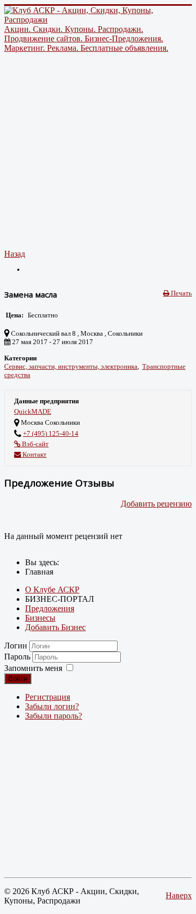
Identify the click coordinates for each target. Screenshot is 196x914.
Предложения (49, 608)
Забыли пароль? (53, 715)
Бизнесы (40, 617)
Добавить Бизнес (55, 627)
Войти (17, 678)
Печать (180, 293)
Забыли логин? (52, 706)
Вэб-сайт (34, 444)
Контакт (34, 454)
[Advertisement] (98, 151)
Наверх (179, 895)
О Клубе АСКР (52, 589)
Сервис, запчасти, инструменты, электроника (70, 366)
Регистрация (47, 696)
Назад (14, 253)
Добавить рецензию (156, 503)
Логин (15, 645)
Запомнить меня (33, 668)
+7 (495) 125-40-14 (50, 433)
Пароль (18, 656)
